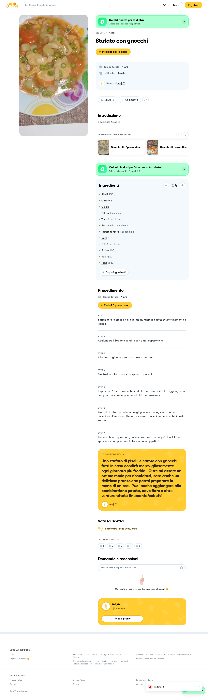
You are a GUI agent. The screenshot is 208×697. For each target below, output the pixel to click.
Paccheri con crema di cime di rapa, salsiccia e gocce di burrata (164, 654)
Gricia (12, 654)
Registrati (193, 5)
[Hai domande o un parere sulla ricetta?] (139, 567)
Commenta (131, 99)
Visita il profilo (122, 618)
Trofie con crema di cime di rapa (150, 659)
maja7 (121, 83)
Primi (112, 33)
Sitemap (13, 684)
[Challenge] (164, 5)
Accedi (176, 5)
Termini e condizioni (144, 680)
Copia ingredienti (116, 272)
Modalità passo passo (114, 51)
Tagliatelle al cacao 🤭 (19, 659)
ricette (100, 33)
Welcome (140, 684)
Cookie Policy (79, 680)
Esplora (76, 684)
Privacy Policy (16, 680)
